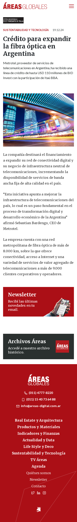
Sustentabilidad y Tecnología (26, 30)
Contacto (38, 486)
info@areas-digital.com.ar (40, 406)
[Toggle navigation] (71, 6)
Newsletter (38, 479)
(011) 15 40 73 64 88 (40, 399)
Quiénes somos (38, 473)
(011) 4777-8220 (40, 393)
